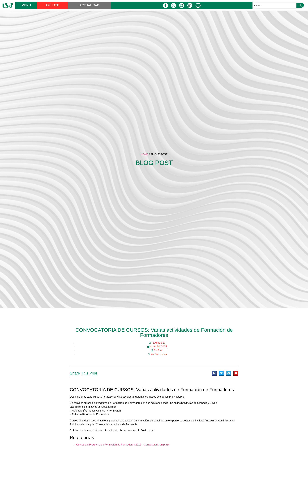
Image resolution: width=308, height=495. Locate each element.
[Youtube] (198, 5)
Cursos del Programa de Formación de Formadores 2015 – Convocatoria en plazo (123, 444)
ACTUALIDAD (89, 5)
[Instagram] (181, 5)
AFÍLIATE (52, 5)
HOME (144, 154)
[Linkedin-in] (189, 5)
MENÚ (26, 5)
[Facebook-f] (165, 5)
